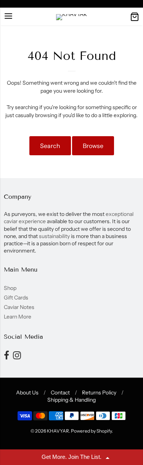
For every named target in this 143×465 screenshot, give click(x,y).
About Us (27, 392)
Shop (10, 288)
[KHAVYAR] (71, 17)
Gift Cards (16, 297)
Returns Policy (99, 392)
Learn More (17, 316)
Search (50, 146)
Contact (60, 392)
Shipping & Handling (71, 399)
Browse (93, 146)
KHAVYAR (58, 431)
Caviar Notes (19, 307)
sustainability (54, 236)
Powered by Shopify (91, 431)
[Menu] (8, 16)
